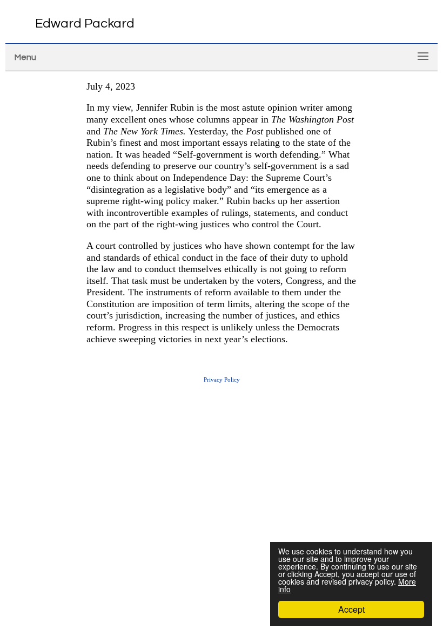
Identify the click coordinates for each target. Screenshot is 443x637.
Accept (351, 609)
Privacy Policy (222, 379)
